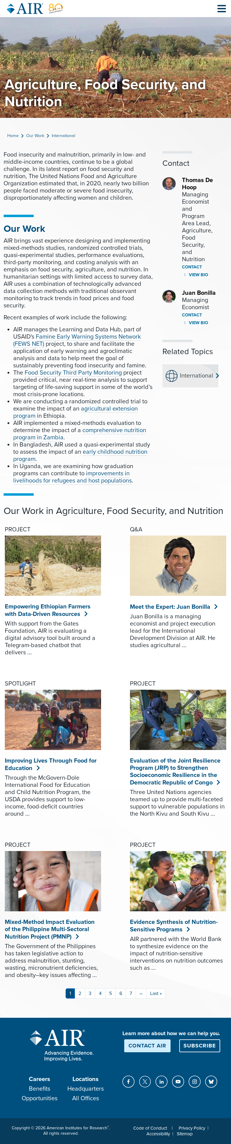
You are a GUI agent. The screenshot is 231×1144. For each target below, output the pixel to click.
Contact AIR (147, 1045)
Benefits (39, 1088)
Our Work (35, 135)
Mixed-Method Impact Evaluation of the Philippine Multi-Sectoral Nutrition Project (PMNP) (50, 929)
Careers (39, 1079)
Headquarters (85, 1088)
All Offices (85, 1098)
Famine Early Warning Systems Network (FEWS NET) (77, 340)
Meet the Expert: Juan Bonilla (170, 607)
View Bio (198, 274)
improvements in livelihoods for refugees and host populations (72, 477)
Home (13, 135)
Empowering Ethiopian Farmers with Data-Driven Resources (48, 610)
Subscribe (199, 1045)
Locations (85, 1079)
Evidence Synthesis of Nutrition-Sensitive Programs (174, 925)
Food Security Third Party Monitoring (73, 372)
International (63, 135)
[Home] (35, 8)
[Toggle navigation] (221, 8)
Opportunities (39, 1098)
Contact (192, 267)
